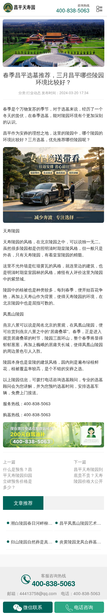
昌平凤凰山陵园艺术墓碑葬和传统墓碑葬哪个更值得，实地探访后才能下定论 (80, 524)
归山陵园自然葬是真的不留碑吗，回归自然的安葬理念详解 (31, 542)
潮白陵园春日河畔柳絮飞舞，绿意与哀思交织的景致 (31, 524)
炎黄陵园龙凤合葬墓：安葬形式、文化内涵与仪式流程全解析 (80, 542)
